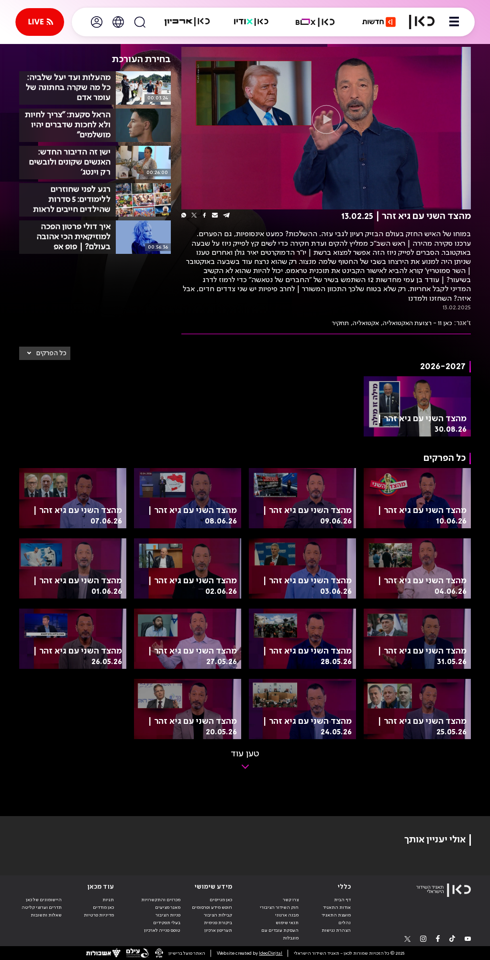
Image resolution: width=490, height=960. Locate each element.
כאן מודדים (103, 907)
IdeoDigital (270, 953)
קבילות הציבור (218, 915)
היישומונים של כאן (44, 899)
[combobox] (44, 353)
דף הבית (342, 899)
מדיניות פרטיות (99, 915)
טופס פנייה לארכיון (162, 930)
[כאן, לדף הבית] (421, 22)
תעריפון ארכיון (218, 930)
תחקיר (340, 323)
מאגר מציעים (167, 907)
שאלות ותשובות (46, 915)
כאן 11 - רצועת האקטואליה (417, 323)
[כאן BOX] (315, 22)
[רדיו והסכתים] (251, 22)
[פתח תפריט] (454, 22)
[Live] (39, 22)
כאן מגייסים (221, 899)
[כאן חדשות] (379, 22)
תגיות (108, 899)
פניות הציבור (168, 915)
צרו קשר (291, 899)
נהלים (344, 922)
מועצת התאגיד (336, 915)
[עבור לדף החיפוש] (139, 22)
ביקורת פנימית (218, 922)
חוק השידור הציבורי (279, 907)
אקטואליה (366, 323)
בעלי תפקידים (166, 922)
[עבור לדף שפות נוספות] (118, 22)
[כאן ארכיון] (187, 22)
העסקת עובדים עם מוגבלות (280, 934)
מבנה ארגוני (287, 915)
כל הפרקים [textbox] (51, 353)
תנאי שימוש (287, 922)
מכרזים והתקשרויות (160, 899)
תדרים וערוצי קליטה (42, 907)
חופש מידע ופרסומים (212, 907)
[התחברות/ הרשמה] (96, 22)
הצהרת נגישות (336, 930)
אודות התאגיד (337, 907)
